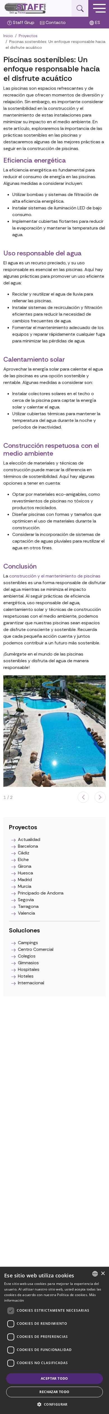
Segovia (26, 900)
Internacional (31, 983)
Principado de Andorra (40, 893)
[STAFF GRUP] (25, 8)
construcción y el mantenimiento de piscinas (54, 576)
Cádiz (23, 853)
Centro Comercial (35, 949)
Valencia (26, 913)
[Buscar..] (80, 8)
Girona (24, 866)
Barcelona (28, 846)
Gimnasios (28, 963)
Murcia (24, 886)
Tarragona (28, 906)
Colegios (26, 956)
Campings (28, 943)
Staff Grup (23, 22)
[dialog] (54, 1340)
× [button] (103, 1274)
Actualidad (29, 839)
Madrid (25, 880)
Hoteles (26, 976)
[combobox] (95, 1274)
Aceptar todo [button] (54, 1378)
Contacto (55, 22)
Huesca (25, 873)
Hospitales (28, 969)
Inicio (8, 35)
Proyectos (28, 35)
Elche (23, 859)
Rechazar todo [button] (54, 1391)
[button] (100, 797)
